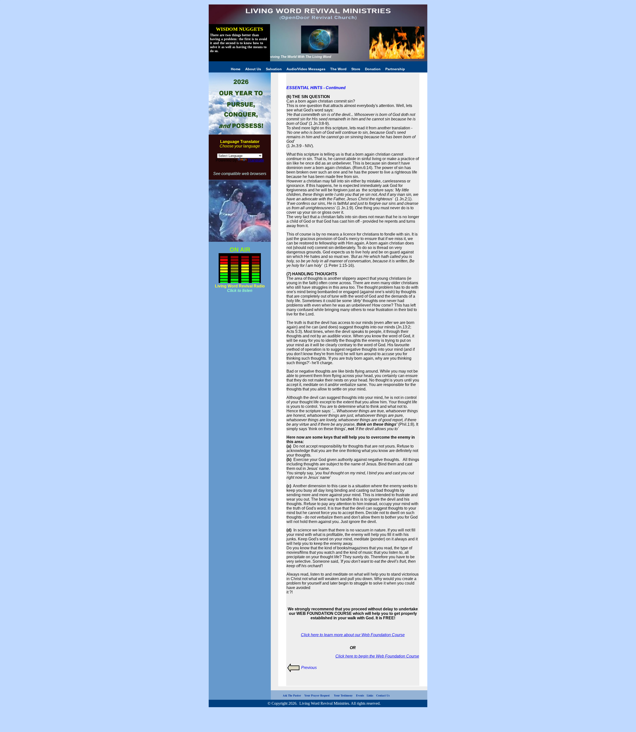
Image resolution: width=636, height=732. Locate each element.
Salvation (274, 69)
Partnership (395, 69)
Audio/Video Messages (306, 69)
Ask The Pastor (286, 695)
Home (235, 69)
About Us (253, 69)
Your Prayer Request (317, 695)
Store (355, 69)
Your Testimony (344, 695)
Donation (373, 69)
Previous (309, 667)
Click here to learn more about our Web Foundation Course (353, 635)
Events (361, 695)
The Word (339, 69)
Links (370, 695)
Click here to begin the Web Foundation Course (377, 656)
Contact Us (383, 695)
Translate (256, 160)
